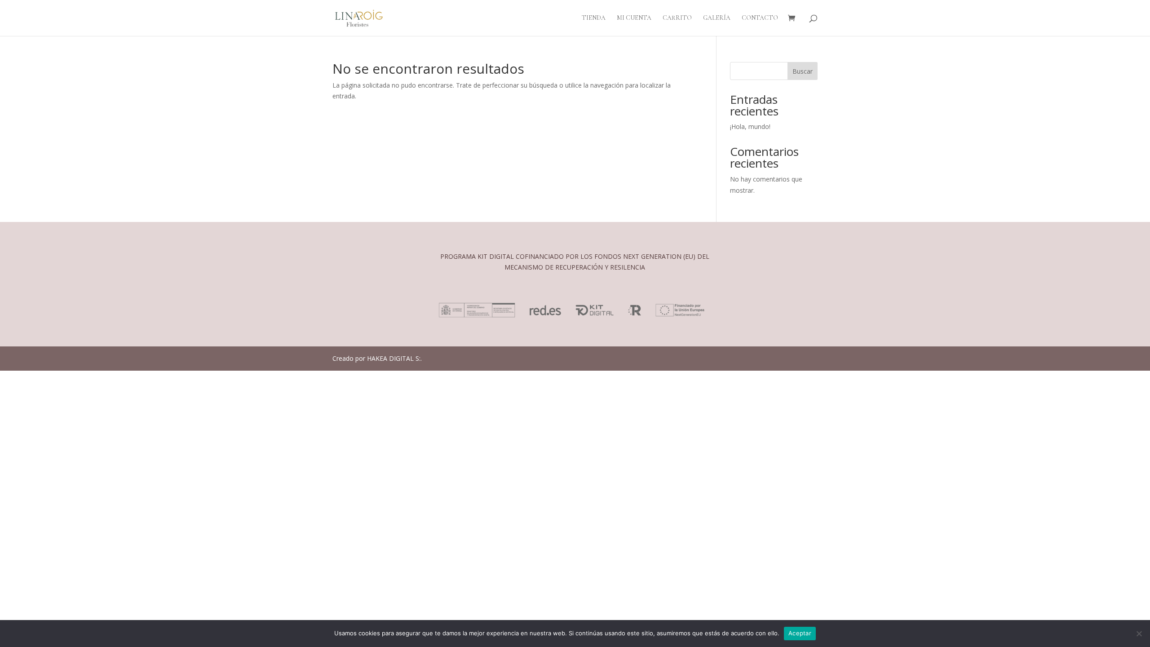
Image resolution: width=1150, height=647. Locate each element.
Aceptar (799, 633)
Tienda (594, 18)
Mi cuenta (634, 18)
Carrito (677, 18)
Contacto (760, 18)
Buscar (802, 71)
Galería (716, 18)
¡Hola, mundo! (750, 126)
